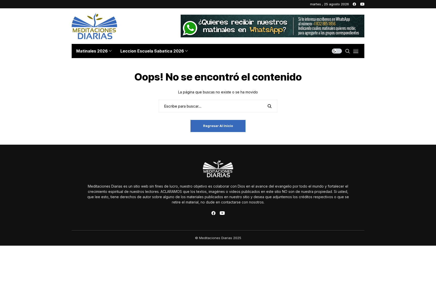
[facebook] (354, 4)
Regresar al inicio (218, 126)
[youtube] (362, 4)
